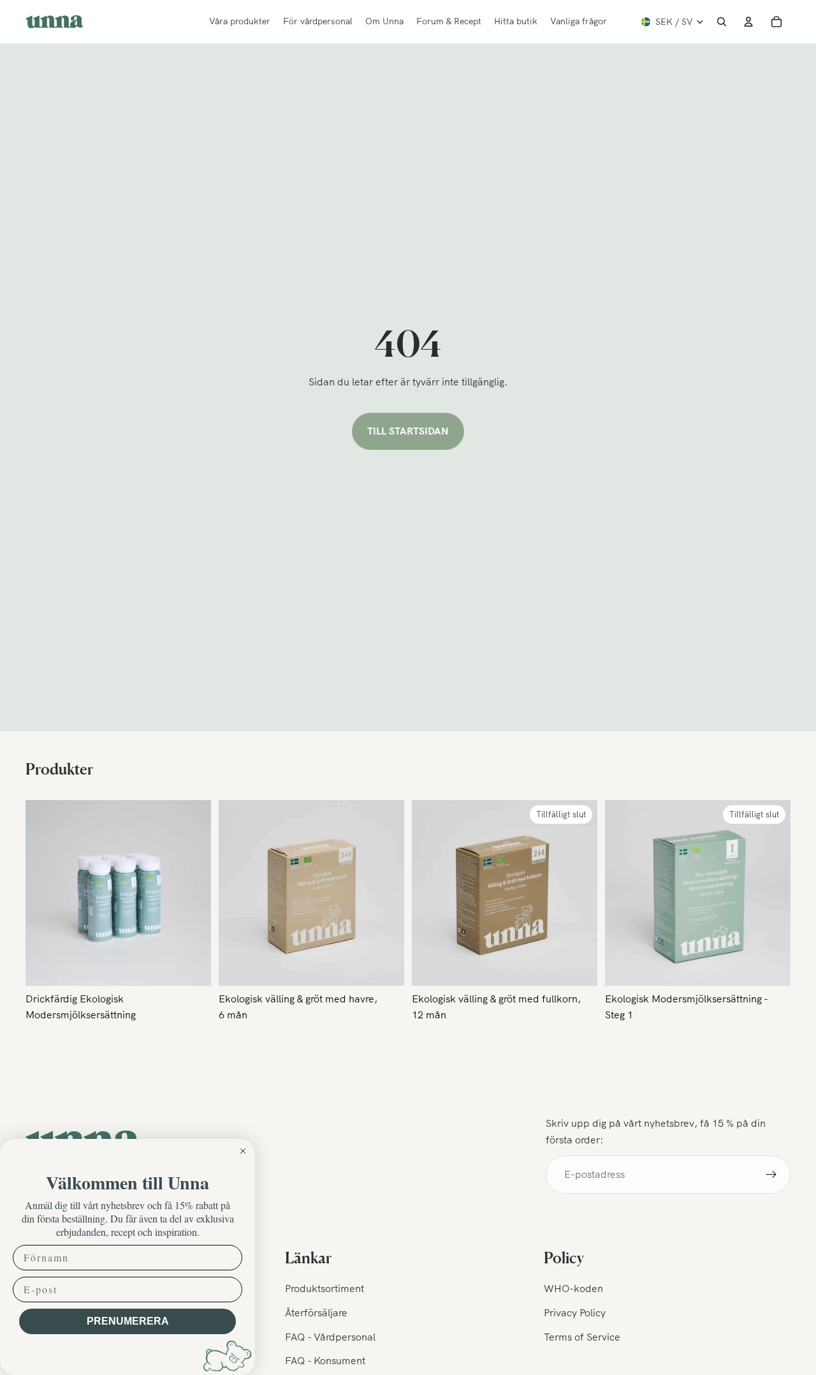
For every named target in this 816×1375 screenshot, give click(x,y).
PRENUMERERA (128, 1321)
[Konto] (748, 22)
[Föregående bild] (238, 893)
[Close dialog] (243, 1151)
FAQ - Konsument (325, 1360)
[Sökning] (722, 22)
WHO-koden (573, 1288)
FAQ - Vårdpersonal (330, 1336)
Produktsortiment (324, 1288)
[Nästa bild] (385, 893)
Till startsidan (408, 430)
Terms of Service (582, 1336)
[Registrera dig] (771, 1174)
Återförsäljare (316, 1312)
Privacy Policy (575, 1312)
